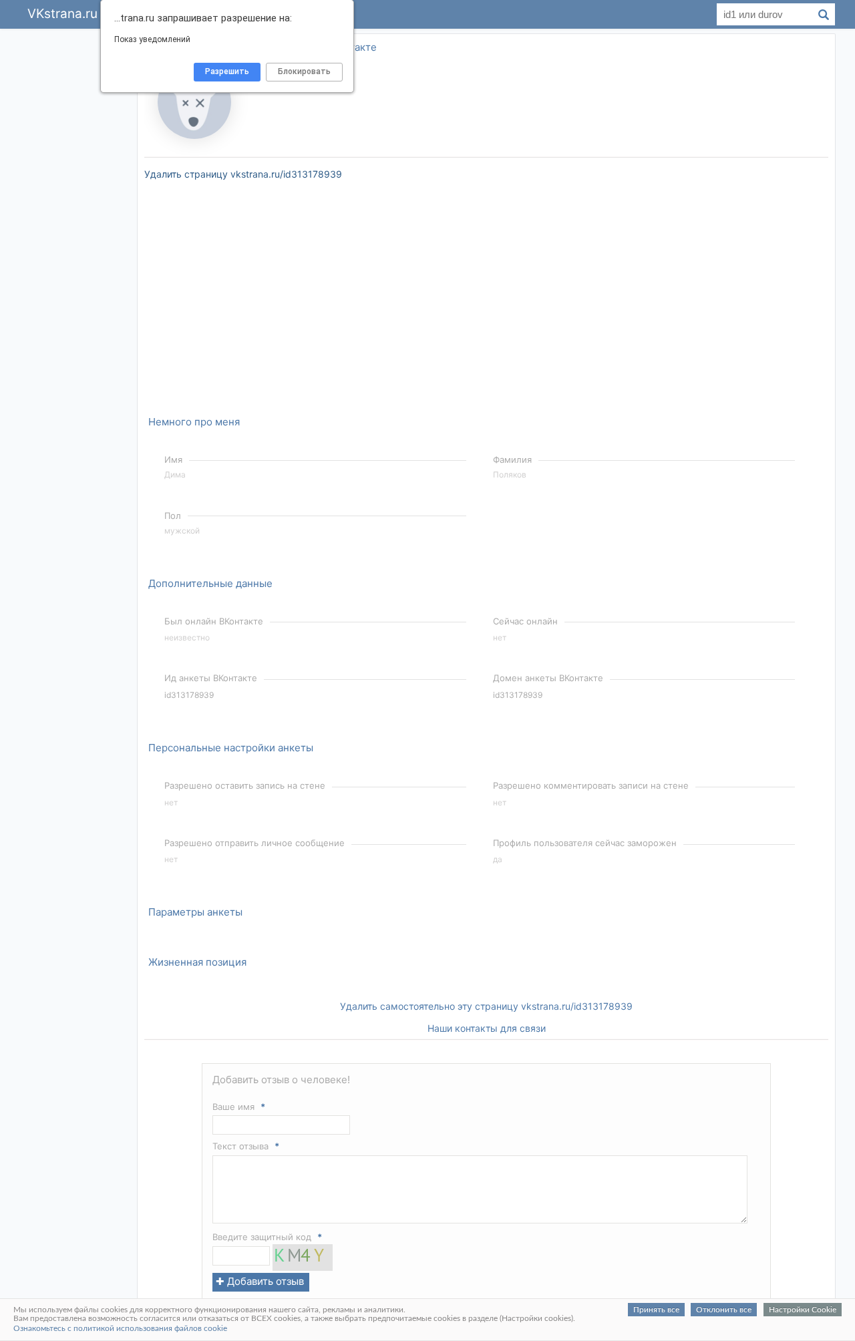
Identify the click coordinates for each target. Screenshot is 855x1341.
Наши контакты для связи (487, 1028)
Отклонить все (723, 1310)
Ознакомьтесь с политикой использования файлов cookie (120, 1328)
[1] (303, 1267)
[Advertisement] (73, 229)
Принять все (656, 1310)
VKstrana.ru (62, 13)
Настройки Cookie (802, 1310)
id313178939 (189, 695)
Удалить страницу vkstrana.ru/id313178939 (243, 174)
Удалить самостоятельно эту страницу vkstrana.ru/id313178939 (486, 1006)
